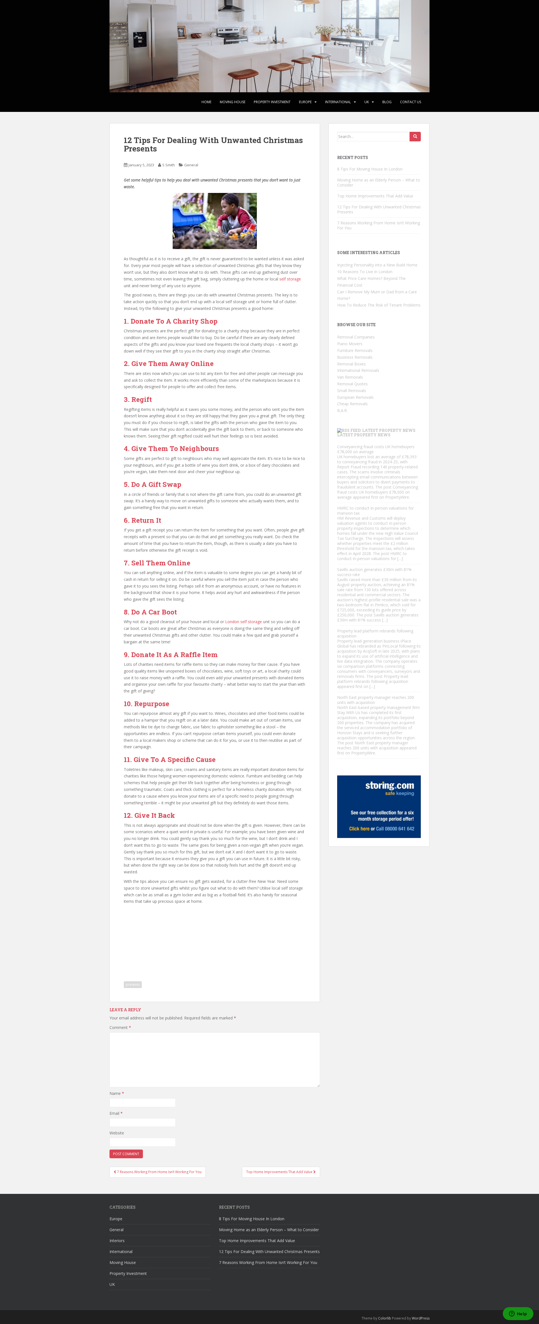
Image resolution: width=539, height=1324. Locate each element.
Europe (305, 102)
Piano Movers (349, 343)
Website (116, 1133)
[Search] (415, 136)
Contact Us (410, 102)
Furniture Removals (355, 350)
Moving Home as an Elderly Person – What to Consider (378, 182)
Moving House (232, 102)
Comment (120, 1027)
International (338, 102)
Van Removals (350, 377)
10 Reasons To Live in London (364, 271)
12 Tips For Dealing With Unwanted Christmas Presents (379, 209)
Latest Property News (363, 435)
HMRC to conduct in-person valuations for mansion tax (375, 510)
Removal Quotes (352, 383)
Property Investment (272, 102)
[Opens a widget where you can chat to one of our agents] (518, 1314)
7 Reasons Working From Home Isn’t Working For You (378, 225)
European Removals (355, 397)
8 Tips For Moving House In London (370, 169)
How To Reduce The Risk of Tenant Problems (379, 305)
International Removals (358, 370)
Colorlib (384, 1318)
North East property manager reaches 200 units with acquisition (375, 700)
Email (116, 1113)
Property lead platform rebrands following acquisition (375, 633)
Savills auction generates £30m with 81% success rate (374, 572)
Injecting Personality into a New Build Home (377, 265)
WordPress (421, 1318)
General (191, 164)
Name (116, 1093)
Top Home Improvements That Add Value (375, 196)
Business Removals (355, 357)
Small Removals (351, 390)
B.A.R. (342, 410)
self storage (289, 279)
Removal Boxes (351, 364)
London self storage (243, 621)
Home (206, 102)
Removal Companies (356, 337)
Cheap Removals (352, 403)
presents (133, 984)
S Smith (168, 164)
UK (366, 102)
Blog (387, 102)
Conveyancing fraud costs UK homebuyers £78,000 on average (375, 449)
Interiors (117, 1240)
